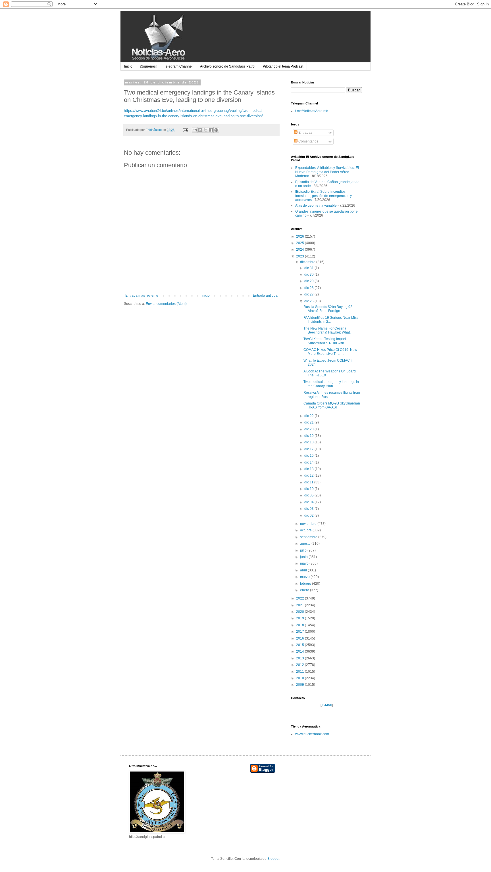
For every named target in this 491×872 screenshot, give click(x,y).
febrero (306, 584)
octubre (306, 530)
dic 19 (309, 436)
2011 (300, 672)
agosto (305, 544)
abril (304, 570)
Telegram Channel (178, 66)
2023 (300, 256)
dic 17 (309, 449)
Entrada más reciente (141, 295)
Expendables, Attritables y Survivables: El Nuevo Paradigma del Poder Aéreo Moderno (327, 172)
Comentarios (307, 141)
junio (304, 557)
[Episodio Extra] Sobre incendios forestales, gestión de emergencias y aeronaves (323, 196)
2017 (300, 632)
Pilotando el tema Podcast (283, 66)
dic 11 (309, 482)
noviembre (308, 524)
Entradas (304, 133)
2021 (300, 605)
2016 (300, 638)
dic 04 (309, 502)
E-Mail (327, 705)
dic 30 (309, 274)
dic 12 (309, 475)
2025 (300, 243)
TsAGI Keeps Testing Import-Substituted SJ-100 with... (325, 341)
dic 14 (309, 462)
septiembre (309, 537)
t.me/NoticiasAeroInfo (311, 111)
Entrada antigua (265, 295)
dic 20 (309, 429)
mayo (304, 563)
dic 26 (309, 301)
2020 (300, 612)
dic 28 (309, 288)
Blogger (273, 859)
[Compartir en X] (205, 130)
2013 (300, 658)
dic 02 (309, 515)
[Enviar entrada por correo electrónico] (185, 129)
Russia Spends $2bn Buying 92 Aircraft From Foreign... (327, 309)
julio (303, 550)
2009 (300, 685)
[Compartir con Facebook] (211, 130)
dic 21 (309, 422)
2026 (300, 236)
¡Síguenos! (148, 66)
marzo (305, 577)
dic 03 (309, 509)
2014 (300, 651)
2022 (300, 598)
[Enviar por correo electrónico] (194, 130)
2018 (300, 625)
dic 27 (309, 294)
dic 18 (309, 442)
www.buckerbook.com (312, 734)
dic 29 (309, 281)
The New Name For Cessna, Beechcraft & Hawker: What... (327, 330)
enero (305, 590)
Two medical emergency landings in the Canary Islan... (331, 384)
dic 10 (309, 489)
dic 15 (309, 456)
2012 (300, 665)
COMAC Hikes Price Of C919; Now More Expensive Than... (330, 352)
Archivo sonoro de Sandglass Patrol (227, 66)
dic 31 (309, 268)
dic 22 (309, 416)
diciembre (308, 262)
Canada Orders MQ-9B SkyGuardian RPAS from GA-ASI (331, 405)
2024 (300, 249)
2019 (300, 618)
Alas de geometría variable (316, 205)
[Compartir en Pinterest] (216, 130)
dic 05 (309, 495)
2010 (300, 678)
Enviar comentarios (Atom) (166, 304)
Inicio (128, 66)
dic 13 (309, 469)
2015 (300, 645)
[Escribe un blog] (200, 130)
